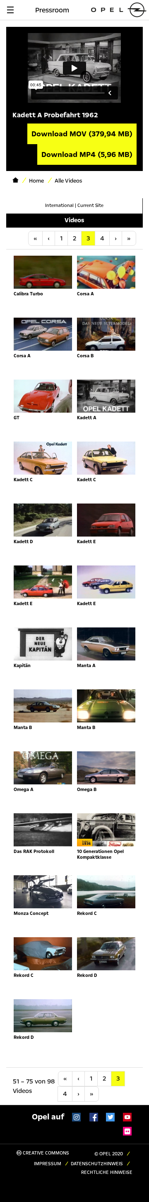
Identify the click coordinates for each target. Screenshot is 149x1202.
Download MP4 (86, 154)
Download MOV (81, 134)
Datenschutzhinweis (97, 1164)
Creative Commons (45, 1153)
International (59, 205)
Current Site (90, 205)
